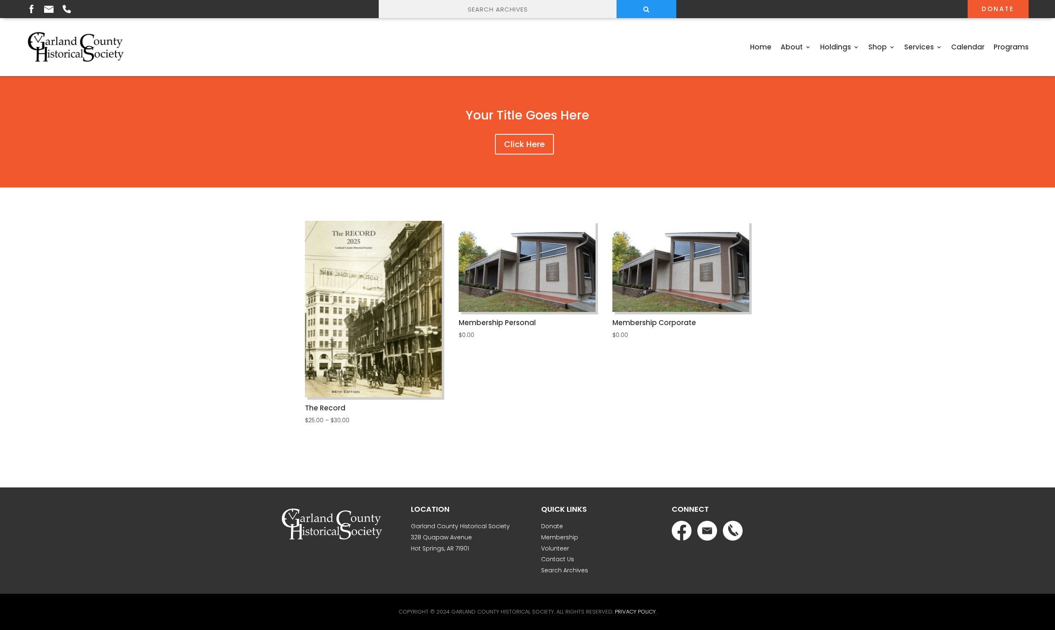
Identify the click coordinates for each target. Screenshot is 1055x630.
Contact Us (557, 559)
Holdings (835, 47)
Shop (877, 47)
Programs (1011, 47)
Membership (559, 537)
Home (760, 47)
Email (49, 9)
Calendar (968, 47)
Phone (67, 9)
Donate (998, 9)
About (792, 47)
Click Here (524, 144)
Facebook (31, 9)
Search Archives (564, 570)
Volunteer (555, 548)
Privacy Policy (635, 612)
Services (919, 47)
